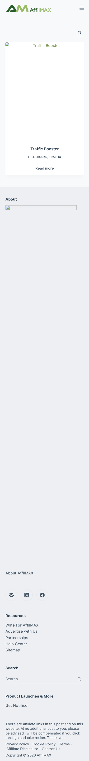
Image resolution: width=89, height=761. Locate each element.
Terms (64, 744)
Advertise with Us (21, 631)
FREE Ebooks (37, 157)
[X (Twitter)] (27, 595)
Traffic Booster (44, 149)
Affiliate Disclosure (22, 749)
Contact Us (51, 749)
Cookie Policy (44, 744)
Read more (44, 168)
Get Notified (16, 705)
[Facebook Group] (11, 595)
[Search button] (79, 679)
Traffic (55, 157)
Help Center (16, 643)
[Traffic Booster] (44, 91)
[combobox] (40, 679)
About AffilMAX (19, 573)
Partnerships (16, 637)
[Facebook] (42, 595)
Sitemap (12, 650)
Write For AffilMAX (21, 625)
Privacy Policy (17, 744)
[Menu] (82, 8)
